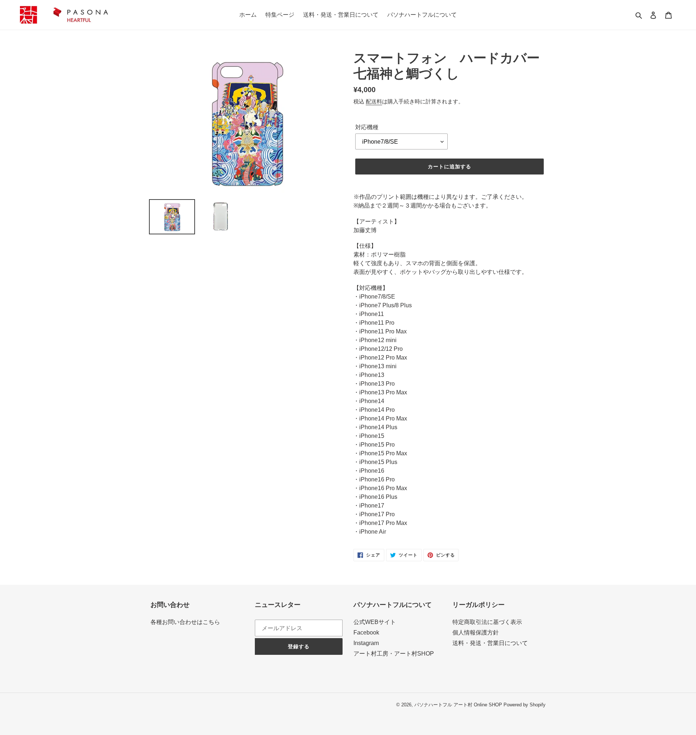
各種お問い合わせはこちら (185, 622)
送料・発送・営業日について (490, 643)
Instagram (366, 643)
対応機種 (366, 127)
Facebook (366, 632)
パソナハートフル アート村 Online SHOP (458, 704)
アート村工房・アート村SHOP (393, 653)
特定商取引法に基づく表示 (487, 622)
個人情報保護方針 (475, 632)
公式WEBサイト (374, 622)
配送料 (374, 101)
